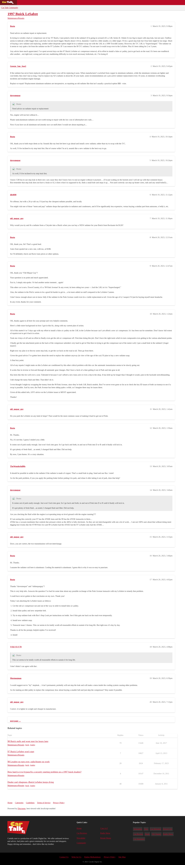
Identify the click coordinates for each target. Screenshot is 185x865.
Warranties (138, 829)
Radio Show (105, 833)
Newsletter (81, 838)
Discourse (22, 808)
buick (27, 745)
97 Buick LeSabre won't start (21, 751)
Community (84, 3)
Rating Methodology (92, 857)
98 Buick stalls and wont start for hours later (28, 741)
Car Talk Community (9, 8)
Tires (146, 829)
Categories (19, 803)
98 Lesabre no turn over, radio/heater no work (29, 761)
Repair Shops (69, 3)
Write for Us (76, 857)
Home (10, 803)
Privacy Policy (59, 803)
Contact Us (64, 857)
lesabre (32, 745)
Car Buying (138, 834)
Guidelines (30, 803)
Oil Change (156, 834)
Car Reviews (53, 3)
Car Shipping (155, 829)
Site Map (122, 857)
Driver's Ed (167, 829)
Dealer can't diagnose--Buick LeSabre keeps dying (31, 782)
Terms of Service (43, 803)
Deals (40, 3)
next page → (15, 721)
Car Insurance (139, 839)
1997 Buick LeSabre (23, 14)
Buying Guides (26, 3)
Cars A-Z (98, 3)
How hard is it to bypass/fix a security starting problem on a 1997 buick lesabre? (44, 772)
